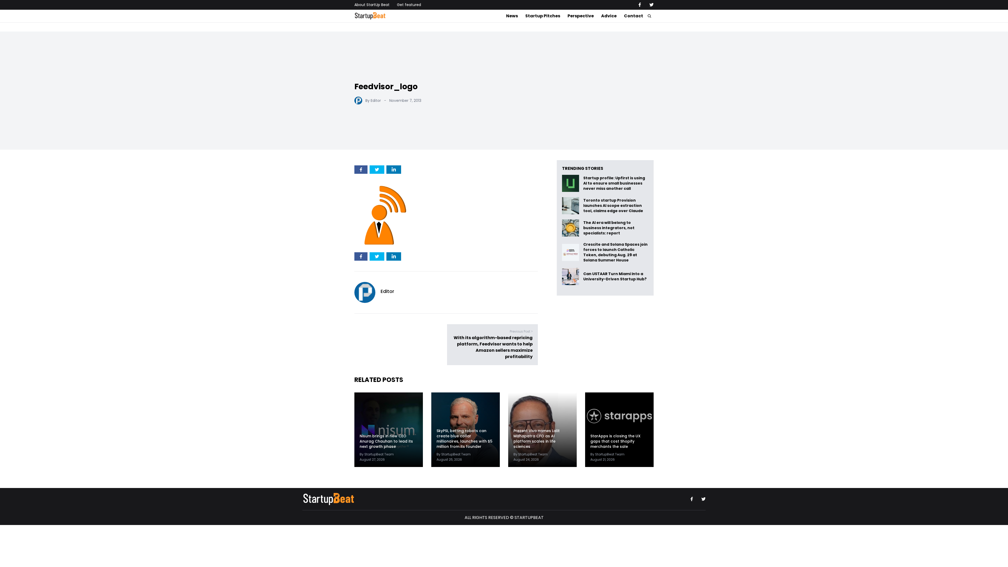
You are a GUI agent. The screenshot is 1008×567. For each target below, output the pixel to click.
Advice (609, 16)
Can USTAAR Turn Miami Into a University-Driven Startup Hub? (615, 276)
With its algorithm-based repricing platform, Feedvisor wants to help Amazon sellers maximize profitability (493, 347)
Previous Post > (521, 331)
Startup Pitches (542, 16)
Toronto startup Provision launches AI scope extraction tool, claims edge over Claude (613, 205)
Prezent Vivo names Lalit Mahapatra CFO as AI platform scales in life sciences (536, 438)
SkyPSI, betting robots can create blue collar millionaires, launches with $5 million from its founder (464, 438)
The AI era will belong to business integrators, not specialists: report (608, 228)
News (512, 16)
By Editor (373, 100)
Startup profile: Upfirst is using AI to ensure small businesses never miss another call (614, 183)
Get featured (409, 4)
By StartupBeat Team (377, 454)
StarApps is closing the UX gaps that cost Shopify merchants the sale (615, 441)
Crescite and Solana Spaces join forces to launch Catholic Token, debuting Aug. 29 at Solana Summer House (615, 252)
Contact (633, 16)
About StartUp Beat (372, 4)
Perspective (581, 16)
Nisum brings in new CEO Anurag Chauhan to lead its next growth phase (386, 441)
